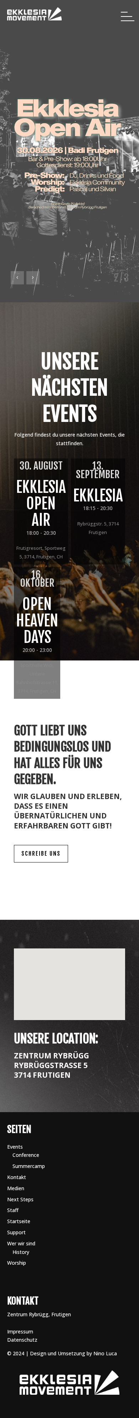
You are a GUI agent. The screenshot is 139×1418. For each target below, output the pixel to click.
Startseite (18, 1221)
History (20, 1252)
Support (16, 1232)
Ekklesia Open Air (41, 503)
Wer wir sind (21, 1243)
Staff (13, 1210)
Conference (25, 1155)
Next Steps (20, 1199)
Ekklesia (98, 495)
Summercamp (28, 1166)
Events (15, 1146)
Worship (16, 1262)
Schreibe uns (41, 853)
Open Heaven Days (37, 620)
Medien (15, 1188)
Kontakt (16, 1177)
